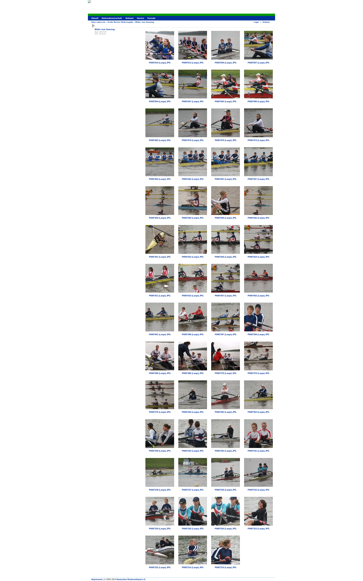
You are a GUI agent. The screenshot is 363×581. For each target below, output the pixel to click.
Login (256, 22)
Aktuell (94, 18)
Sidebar (266, 22)
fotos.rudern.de (98, 22)
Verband (129, 18)
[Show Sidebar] (93, 25)
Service (140, 18)
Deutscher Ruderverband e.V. (131, 579)
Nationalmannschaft (112, 18)
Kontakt (151, 18)
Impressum (96, 579)
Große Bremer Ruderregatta (120, 22)
